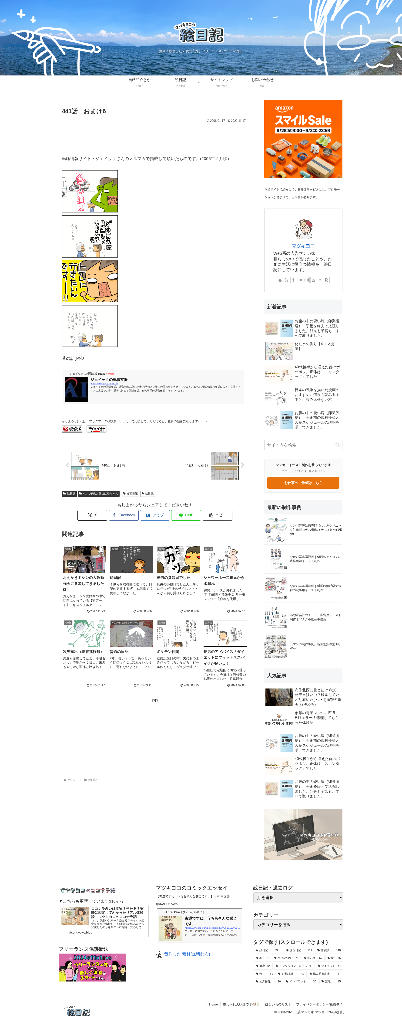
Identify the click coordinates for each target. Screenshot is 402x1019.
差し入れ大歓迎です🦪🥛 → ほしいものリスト (257, 1004)
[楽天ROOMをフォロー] (327, 280)
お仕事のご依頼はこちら (303, 483)
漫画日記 (132, 493)
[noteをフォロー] (320, 280)
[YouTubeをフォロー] (313, 280)
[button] (217, 515)
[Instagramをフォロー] (307, 280)
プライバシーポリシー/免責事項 (319, 1004)
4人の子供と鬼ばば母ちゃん (100, 493)
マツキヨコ (303, 245)
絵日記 (71, 493)
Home (213, 1004)
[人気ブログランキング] (72, 428)
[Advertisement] (155, 136)
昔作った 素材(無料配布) (186, 954)
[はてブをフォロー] (300, 280)
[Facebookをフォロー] (293, 280)
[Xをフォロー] (287, 280)
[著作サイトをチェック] (280, 280)
